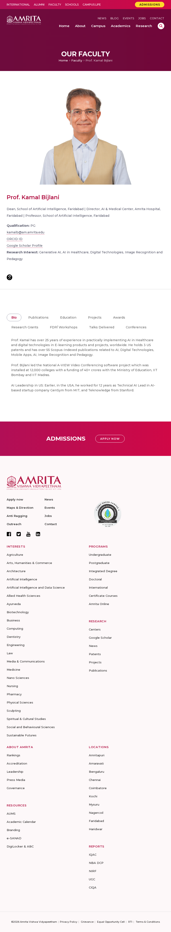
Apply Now (110, 438)
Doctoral (95, 579)
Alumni (39, 4)
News (102, 18)
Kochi (93, 796)
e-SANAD (14, 838)
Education (68, 317)
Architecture (16, 571)
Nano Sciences (18, 678)
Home (63, 60)
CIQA (92, 887)
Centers (95, 629)
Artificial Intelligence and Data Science (36, 587)
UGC (92, 879)
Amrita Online (99, 604)
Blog (114, 18)
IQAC (92, 854)
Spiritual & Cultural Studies (26, 719)
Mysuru (94, 804)
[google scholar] (9, 277)
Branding (13, 830)
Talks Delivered (101, 327)
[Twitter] (18, 534)
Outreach (14, 524)
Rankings (13, 755)
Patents (95, 654)
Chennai (95, 780)
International (18, 4)
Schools (72, 4)
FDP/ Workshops (63, 327)
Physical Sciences (20, 702)
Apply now (15, 499)
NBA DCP (96, 863)
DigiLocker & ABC (20, 846)
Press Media (16, 780)
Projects (95, 317)
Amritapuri (96, 755)
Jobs (142, 18)
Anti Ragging (17, 516)
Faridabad (96, 821)
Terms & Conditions (148, 921)
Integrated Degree (103, 571)
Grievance (87, 921)
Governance (16, 788)
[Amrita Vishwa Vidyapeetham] (24, 20)
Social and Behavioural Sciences (31, 727)
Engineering (15, 645)
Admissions (149, 4)
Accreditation (17, 763)
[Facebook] (9, 534)
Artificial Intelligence (22, 579)
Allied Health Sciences (23, 595)
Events (128, 18)
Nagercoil (96, 812)
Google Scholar (100, 637)
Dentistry (13, 636)
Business (13, 620)
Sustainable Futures (22, 735)
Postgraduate (99, 563)
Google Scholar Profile (25, 246)
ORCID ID (14, 239)
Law (10, 653)
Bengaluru (96, 771)
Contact (157, 18)
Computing (15, 628)
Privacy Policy (68, 921)
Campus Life (92, 4)
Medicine (13, 669)
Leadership (15, 771)
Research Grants (24, 327)
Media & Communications (26, 661)
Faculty (55, 4)
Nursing (12, 686)
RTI (130, 921)
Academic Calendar (21, 822)
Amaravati (96, 763)
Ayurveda (14, 604)
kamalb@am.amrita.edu (25, 232)
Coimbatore (98, 788)
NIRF (92, 871)
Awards (119, 317)
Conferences (136, 327)
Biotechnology (18, 612)
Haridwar (95, 829)
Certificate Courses (103, 595)
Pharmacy (14, 694)
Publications (38, 317)
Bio (14, 317)
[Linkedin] (38, 534)
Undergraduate (100, 554)
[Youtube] (28, 534)
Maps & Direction (20, 507)
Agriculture (15, 554)
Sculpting (14, 710)
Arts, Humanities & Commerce (29, 563)
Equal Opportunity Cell (111, 921)
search (161, 26)
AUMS (11, 813)
